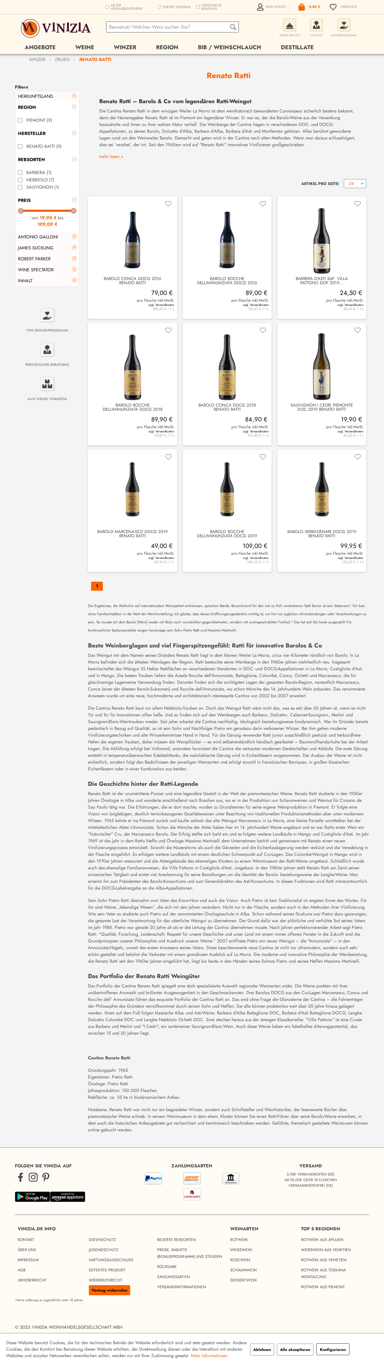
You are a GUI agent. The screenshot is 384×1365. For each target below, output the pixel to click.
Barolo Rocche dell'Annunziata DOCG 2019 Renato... (227, 534)
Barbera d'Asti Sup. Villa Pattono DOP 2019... (322, 281)
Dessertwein (243, 1280)
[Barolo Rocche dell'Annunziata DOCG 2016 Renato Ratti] (227, 236)
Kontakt (26, 1239)
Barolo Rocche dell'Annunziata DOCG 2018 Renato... (133, 407)
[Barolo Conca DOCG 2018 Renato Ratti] (227, 363)
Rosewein (240, 1260)
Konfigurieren (333, 1349)
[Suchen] (233, 27)
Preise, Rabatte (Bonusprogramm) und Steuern (189, 1253)
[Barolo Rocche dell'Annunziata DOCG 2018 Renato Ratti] (132, 363)
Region (27, 107)
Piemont (39, 120)
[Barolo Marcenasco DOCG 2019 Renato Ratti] (132, 489)
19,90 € (49, 218)
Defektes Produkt (107, 1270)
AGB (22, 1270)
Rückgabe (167, 1266)
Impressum (28, 1260)
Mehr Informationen (209, 1355)
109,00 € (47, 224)
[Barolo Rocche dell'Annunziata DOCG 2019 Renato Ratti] (227, 489)
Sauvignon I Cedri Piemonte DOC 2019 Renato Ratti (322, 407)
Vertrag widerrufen (109, 1290)
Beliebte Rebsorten (176, 1239)
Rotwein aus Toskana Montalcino (323, 1273)
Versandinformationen (181, 1287)
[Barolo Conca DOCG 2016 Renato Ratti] (132, 236)
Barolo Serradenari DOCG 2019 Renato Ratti (321, 534)
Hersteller (32, 133)
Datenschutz (102, 1239)
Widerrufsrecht (105, 1280)
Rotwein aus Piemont (323, 1287)
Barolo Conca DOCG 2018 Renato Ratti (227, 407)
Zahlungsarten (173, 1277)
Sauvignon (42, 187)
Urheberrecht (32, 1280)
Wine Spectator (36, 270)
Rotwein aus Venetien (324, 1260)
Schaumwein (243, 1270)
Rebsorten (31, 159)
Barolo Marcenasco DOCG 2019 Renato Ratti (132, 534)
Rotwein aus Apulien (322, 1239)
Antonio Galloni (38, 237)
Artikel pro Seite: (320, 183)
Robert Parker (34, 259)
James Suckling (35, 248)
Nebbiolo (40, 180)
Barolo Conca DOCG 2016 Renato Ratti (133, 281)
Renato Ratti (44, 146)
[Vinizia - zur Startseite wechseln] (57, 28)
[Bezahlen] (192, 1188)
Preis (24, 200)
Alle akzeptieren (295, 1349)
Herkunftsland (35, 96)
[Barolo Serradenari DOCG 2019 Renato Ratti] (321, 489)
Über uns (27, 1250)
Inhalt (25, 280)
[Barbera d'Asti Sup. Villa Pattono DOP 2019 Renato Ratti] (321, 236)
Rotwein (239, 1239)
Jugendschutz (103, 1250)
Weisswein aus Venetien (326, 1250)
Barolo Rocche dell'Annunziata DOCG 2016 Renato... (227, 281)
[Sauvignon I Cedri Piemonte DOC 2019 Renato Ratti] (321, 363)
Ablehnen (262, 1349)
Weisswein (241, 1250)
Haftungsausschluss (111, 1260)
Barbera (38, 172)
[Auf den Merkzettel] (168, 204)
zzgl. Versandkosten (161, 305)
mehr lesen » (111, 156)
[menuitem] (272, 7)
